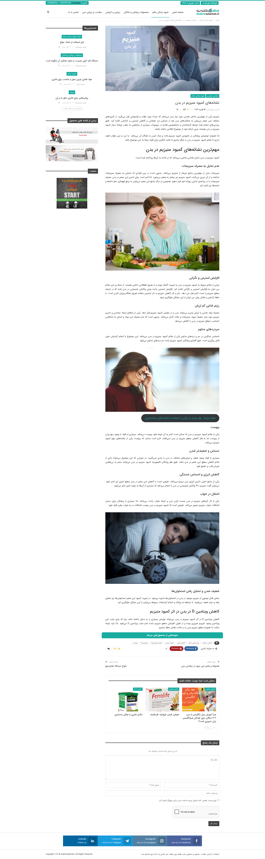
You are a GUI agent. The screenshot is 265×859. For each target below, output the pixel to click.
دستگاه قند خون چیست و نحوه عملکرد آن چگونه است (72, 61)
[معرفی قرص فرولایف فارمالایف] (162, 699)
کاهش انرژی (181, 643)
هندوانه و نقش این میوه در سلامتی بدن (200, 666)
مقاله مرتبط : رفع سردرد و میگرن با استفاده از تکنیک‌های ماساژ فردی (180, 418)
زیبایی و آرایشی (112, 12)
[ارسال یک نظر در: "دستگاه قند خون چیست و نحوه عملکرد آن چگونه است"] (59, 65)
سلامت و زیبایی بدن (92, 12)
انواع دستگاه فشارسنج (115, 666)
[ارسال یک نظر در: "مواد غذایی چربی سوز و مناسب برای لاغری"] (60, 84)
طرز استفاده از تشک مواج (72, 42)
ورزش (72, 92)
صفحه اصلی (178, 12)
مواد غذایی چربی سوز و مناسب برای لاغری (72, 79)
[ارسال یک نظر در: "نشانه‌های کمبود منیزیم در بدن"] (178, 110)
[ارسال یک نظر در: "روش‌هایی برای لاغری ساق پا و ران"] (59, 102)
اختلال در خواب (207, 643)
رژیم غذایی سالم (194, 643)
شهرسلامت (76, 2)
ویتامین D (144, 643)
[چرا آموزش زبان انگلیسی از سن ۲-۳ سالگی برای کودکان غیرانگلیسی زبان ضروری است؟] (199, 699)
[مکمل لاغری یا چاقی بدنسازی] (126, 699)
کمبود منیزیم (169, 643)
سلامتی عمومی (212, 95)
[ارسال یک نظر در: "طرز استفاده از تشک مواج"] (59, 46)
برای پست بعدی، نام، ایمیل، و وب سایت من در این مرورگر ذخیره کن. (187, 800)
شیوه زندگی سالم (160, 12)
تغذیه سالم (72, 73)
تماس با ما (73, 12)
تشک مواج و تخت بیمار (72, 36)
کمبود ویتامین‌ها (156, 643)
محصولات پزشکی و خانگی (136, 12)
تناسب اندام (138, 689)
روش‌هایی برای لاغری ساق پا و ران (72, 98)
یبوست (135, 643)
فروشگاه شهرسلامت (209, 3)
